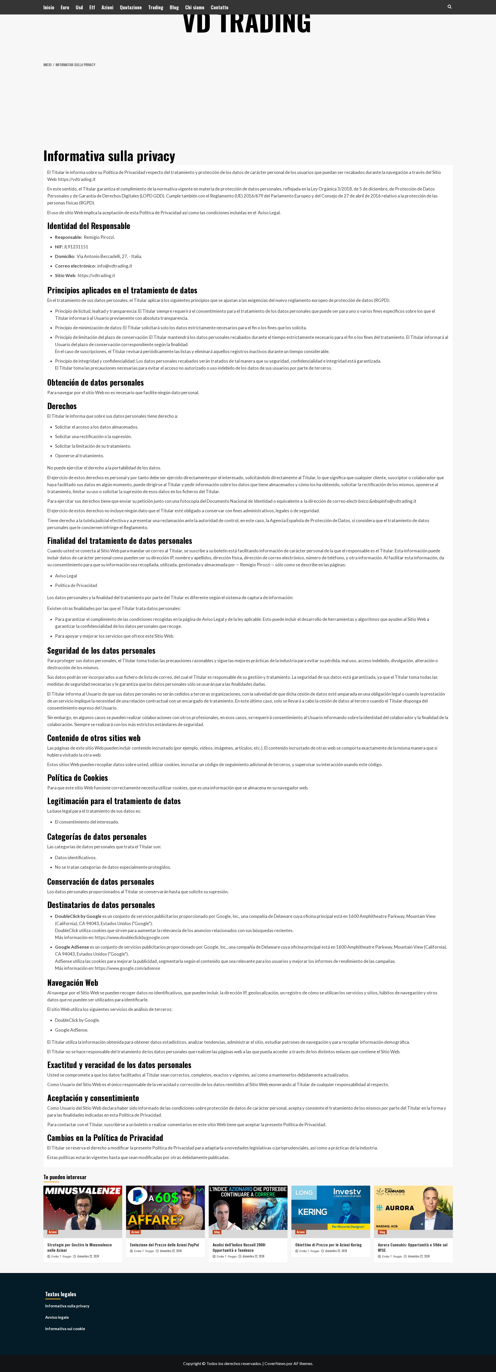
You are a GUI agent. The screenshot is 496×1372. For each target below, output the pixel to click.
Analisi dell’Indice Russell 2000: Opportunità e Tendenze (239, 1247)
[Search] (449, 6)
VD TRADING (246, 21)
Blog (174, 7)
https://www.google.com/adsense (127, 968)
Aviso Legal (269, 212)
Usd (79, 7)
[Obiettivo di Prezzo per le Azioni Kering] (330, 1212)
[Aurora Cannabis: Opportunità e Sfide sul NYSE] (413, 1212)
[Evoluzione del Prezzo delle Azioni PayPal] (165, 1212)
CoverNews (275, 1363)
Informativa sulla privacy (67, 1306)
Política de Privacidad (76, 585)
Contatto (219, 7)
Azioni (107, 7)
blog (217, 1232)
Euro (65, 7)
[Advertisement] (248, 107)
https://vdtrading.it (77, 179)
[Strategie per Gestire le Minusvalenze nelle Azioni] (82, 1212)
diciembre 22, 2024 (88, 1256)
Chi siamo (194, 7)
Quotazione (131, 7)
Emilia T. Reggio (61, 1256)
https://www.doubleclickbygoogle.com (132, 937)
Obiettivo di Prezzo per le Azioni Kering (328, 1244)
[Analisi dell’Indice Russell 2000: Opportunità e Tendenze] (248, 1212)
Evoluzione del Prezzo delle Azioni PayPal (164, 1244)
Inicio (48, 7)
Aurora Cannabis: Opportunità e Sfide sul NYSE (412, 1247)
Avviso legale (57, 1317)
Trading (155, 7)
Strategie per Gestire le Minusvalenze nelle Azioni (79, 1247)
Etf (92, 7)
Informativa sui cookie (65, 1328)
